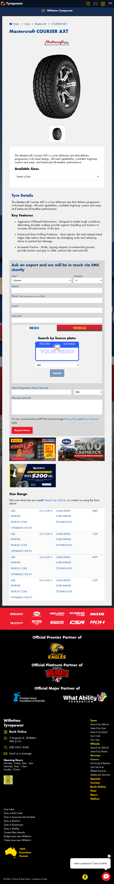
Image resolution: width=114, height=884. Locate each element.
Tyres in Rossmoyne (13, 824)
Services (95, 755)
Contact (95, 782)
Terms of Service (91, 419)
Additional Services (100, 774)
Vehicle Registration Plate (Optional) (30, 388)
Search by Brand (98, 732)
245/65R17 (45, 557)
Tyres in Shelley (11, 828)
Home (15, 24)
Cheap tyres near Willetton (17, 840)
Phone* (28, 296)
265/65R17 (45, 580)
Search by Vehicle (99, 724)
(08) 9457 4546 (19, 747)
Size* (14, 276)
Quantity (78, 276)
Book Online (98, 786)
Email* (15, 306)
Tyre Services (97, 767)
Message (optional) (21, 397)
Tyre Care (95, 736)
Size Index (9, 809)
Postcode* (17, 316)
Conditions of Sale (39, 879)
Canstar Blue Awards (14, 832)
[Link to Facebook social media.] (85, 877)
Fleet (93, 790)
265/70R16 (45, 534)
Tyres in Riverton (12, 820)
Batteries (94, 759)
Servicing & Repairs (100, 763)
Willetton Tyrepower (59, 10)
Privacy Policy (70, 419)
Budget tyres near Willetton (17, 836)
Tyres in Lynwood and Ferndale (19, 817)
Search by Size (98, 728)
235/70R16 (45, 510)
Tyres (93, 720)
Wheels (95, 743)
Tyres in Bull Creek (13, 813)
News (94, 794)
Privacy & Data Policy (21, 879)
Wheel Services (98, 770)
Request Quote (22, 430)
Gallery (94, 798)
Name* (15, 286)
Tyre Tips (94, 739)
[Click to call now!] (88, 3)
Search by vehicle (55, 500)
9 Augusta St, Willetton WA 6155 (22, 739)
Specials (95, 778)
